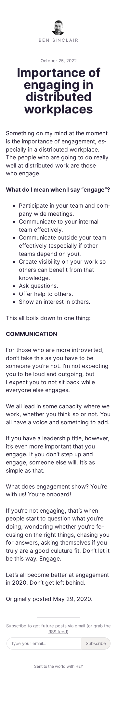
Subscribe (96, 643)
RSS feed (57, 631)
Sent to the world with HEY (58, 666)
